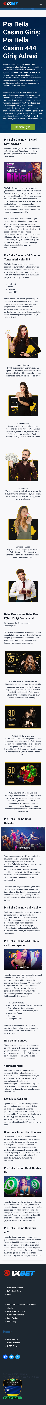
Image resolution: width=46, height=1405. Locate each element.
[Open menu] (40, 4)
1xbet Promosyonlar (15, 1315)
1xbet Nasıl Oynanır (15, 1288)
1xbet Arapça (12, 1339)
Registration (17, 9)
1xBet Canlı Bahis (14, 1291)
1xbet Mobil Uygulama (16, 1311)
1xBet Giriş (11, 1321)
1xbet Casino (12, 1318)
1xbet (9, 1294)
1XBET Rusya (12, 1346)
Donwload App (28, 9)
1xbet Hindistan (13, 1343)
